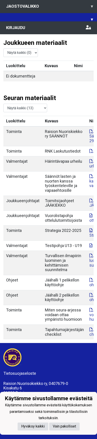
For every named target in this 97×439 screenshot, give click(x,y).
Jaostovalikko (49, 6)
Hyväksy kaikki (33, 426)
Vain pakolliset (64, 426)
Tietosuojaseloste (19, 373)
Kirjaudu (15, 27)
